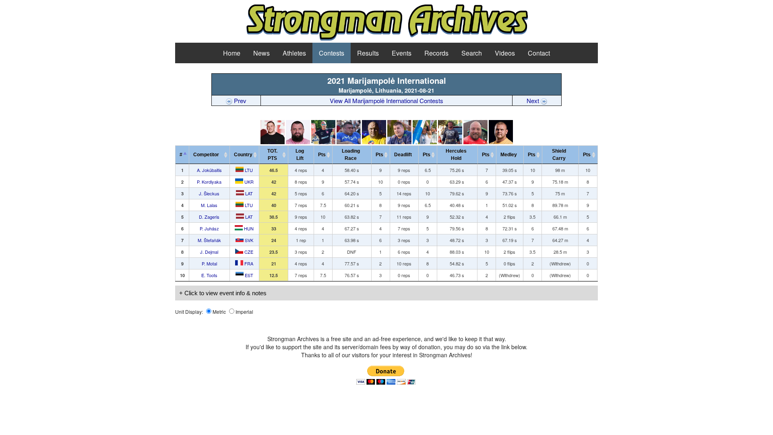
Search (471, 53)
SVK (248, 240)
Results (368, 53)
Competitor (208, 154)
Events (401, 53)
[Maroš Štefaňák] (425, 142)
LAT (248, 193)
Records (436, 53)
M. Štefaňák (209, 240)
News (261, 53)
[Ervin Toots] (501, 142)
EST (248, 275)
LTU (248, 170)
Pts (322, 154)
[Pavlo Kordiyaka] (298, 142)
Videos (505, 53)
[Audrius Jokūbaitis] (272, 142)
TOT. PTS (272, 154)
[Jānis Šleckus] (323, 142)
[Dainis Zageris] (374, 142)
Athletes (294, 53)
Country (243, 154)
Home (231, 53)
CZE (248, 252)
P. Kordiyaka (209, 181)
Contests (331, 53)
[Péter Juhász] (399, 142)
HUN (248, 228)
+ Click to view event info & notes (223, 293)
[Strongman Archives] (386, 39)
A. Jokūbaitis (209, 170)
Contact (539, 53)
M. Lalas (209, 205)
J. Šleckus (209, 193)
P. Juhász (209, 228)
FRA (248, 263)
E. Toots (209, 275)
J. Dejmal (209, 252)
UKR (248, 181)
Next (534, 100)
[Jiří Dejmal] (450, 142)
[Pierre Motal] (475, 142)
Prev (239, 100)
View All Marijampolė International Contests (386, 100)
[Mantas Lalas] (349, 142)
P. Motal (209, 263)
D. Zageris (209, 216)
